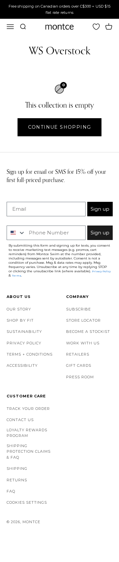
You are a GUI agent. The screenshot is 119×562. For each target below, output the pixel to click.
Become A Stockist (88, 331)
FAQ (11, 491)
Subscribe (78, 309)
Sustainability (24, 331)
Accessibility (22, 365)
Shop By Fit (20, 320)
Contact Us (20, 419)
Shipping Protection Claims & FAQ (29, 451)
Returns (17, 480)
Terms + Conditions (30, 354)
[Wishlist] (96, 27)
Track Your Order (28, 408)
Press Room (80, 377)
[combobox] (16, 233)
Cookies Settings (27, 502)
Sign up (100, 209)
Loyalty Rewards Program (27, 433)
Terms (16, 275)
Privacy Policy (24, 343)
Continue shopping (59, 127)
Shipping (17, 468)
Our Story (19, 309)
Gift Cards (78, 365)
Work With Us (82, 343)
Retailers (77, 354)
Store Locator (83, 320)
